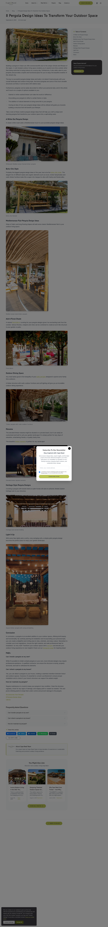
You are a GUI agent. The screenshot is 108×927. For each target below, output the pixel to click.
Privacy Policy (44, 473)
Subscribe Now (54, 476)
